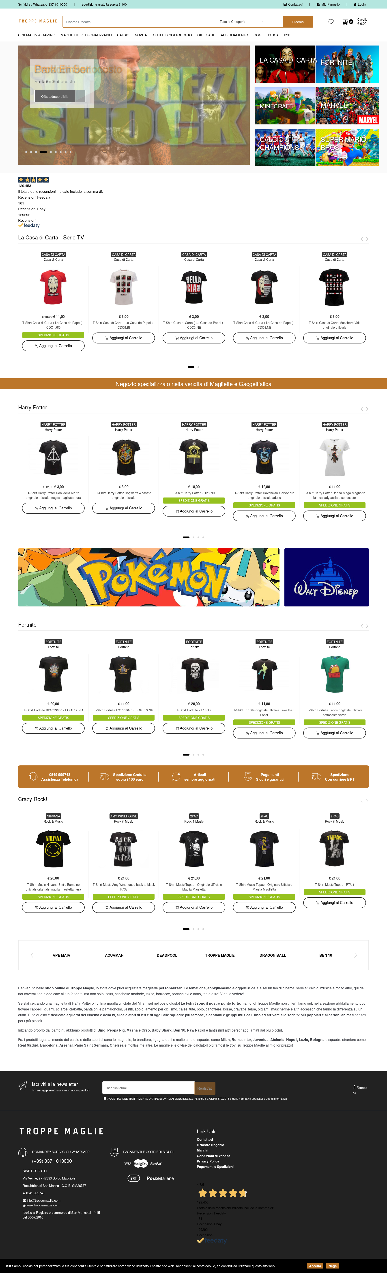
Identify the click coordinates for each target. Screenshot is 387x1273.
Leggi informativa (276, 1098)
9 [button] (70, 152)
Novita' (141, 35)
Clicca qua (49, 96)
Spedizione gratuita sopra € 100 (104, 4)
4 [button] (43, 152)
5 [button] (51, 152)
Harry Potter (53, 429)
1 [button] (26, 152)
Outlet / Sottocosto (172, 35)
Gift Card (206, 35)
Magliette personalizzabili (86, 35)
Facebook (360, 1090)
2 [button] (31, 152)
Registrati (205, 1088)
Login (362, 4)
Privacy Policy (208, 1161)
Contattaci (295, 4)
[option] (134, 105)
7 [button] (61, 152)
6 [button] (56, 152)
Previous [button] (31, 955)
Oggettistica (266, 35)
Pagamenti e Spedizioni (215, 1166)
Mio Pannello (330, 4)
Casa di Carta (53, 259)
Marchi (202, 1150)
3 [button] (36, 152)
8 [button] (66, 152)
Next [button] (355, 955)
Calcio (123, 35)
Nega (333, 1265)
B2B (287, 35)
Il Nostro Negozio (210, 1144)
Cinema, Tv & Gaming (36, 35)
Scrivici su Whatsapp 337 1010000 (42, 4)
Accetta (315, 1265)
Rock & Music (53, 821)
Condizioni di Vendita (213, 1155)
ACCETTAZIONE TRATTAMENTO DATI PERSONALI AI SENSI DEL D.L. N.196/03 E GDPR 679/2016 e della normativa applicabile (197, 1098)
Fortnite (53, 647)
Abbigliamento (234, 35)
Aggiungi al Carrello (55, 345)
